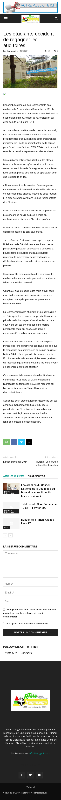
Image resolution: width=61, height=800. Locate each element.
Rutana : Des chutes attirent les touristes (47, 463)
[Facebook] (22, 775)
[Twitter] (30, 775)
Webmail (31, 787)
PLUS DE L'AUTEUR (36, 476)
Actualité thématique (9, 492)
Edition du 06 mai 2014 (15, 461)
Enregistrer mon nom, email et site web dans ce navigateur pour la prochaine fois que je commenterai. (29, 613)
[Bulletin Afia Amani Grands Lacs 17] (11, 523)
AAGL (6, 527)
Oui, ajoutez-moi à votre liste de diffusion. (27, 623)
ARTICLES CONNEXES (13, 476)
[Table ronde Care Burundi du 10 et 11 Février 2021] (11, 507)
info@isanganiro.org (39, 753)
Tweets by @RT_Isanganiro (17, 652)
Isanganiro (12, 51)
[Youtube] (39, 775)
